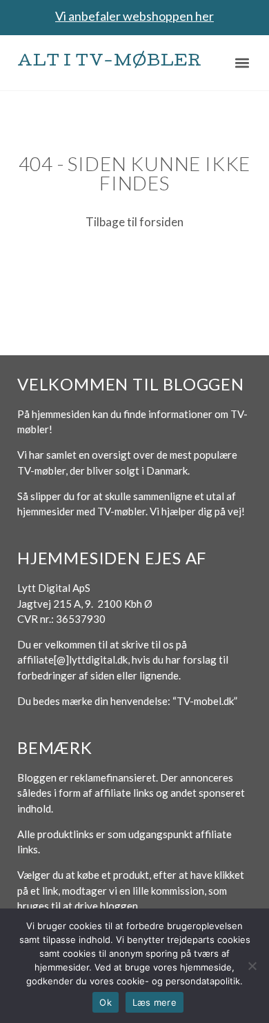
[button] (242, 62)
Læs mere (154, 1002)
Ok (105, 1002)
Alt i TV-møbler (109, 62)
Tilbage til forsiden (134, 222)
